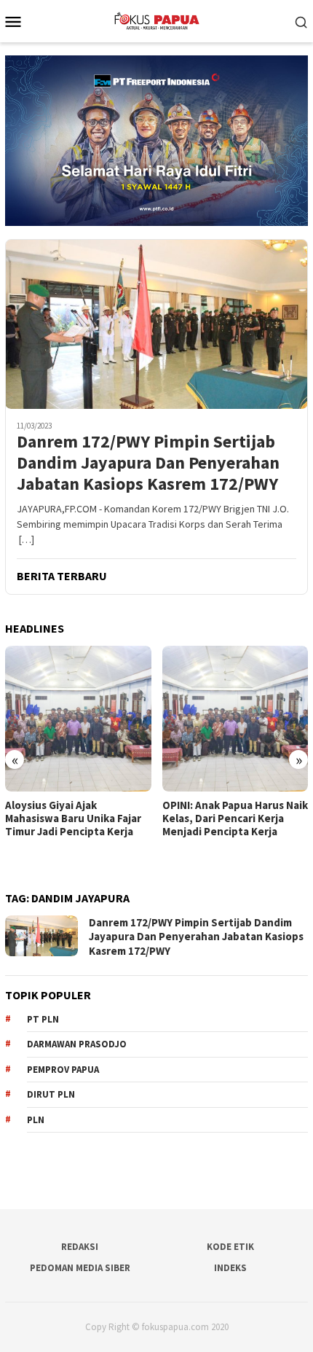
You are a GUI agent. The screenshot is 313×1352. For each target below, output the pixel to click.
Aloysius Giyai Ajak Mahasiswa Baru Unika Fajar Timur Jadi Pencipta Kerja (73, 818)
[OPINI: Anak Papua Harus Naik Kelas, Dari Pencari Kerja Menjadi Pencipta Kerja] (235, 719)
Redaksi (79, 1246)
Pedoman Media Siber (80, 1268)
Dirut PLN (51, 1094)
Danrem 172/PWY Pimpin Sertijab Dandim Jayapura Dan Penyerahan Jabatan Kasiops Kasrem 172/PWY (148, 462)
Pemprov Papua (63, 1069)
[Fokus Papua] (156, 19)
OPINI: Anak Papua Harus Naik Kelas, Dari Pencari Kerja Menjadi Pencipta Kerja (235, 818)
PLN (35, 1120)
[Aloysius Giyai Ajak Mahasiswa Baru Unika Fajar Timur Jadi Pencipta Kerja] (78, 719)
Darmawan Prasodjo (77, 1044)
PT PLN (43, 1019)
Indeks (230, 1268)
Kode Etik (230, 1246)
